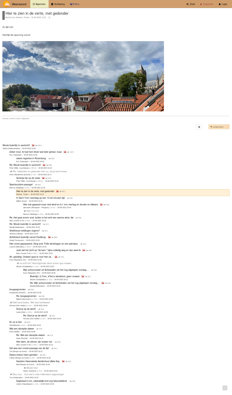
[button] (199, 127)
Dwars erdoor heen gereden (23, 354)
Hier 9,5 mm (33, 210)
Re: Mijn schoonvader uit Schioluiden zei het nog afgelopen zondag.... (65, 282)
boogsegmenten (17, 289)
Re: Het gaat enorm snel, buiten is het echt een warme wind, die (41, 217)
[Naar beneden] (225, 388)
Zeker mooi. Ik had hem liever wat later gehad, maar (35, 151)
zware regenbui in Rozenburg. (31, 158)
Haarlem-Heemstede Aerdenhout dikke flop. (38, 361)
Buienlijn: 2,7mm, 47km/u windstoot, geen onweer (55, 276)
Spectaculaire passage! (21, 184)
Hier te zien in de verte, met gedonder (35, 191)
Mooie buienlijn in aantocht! (17, 145)
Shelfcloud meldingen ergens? (24, 230)
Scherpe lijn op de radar (28, 177)
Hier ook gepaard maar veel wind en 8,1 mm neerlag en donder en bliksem (61, 204)
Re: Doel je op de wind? (35, 315)
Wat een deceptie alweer (22, 328)
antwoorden (218, 126)
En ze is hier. (16, 321)
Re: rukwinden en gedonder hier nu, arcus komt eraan (40, 171)
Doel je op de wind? (26, 308)
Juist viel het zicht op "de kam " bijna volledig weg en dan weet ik (48, 250)
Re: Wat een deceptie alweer (31, 335)
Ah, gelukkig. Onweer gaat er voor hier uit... (31, 256)
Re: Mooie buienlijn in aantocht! (25, 164)
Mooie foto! (32, 367)
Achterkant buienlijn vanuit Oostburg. (28, 237)
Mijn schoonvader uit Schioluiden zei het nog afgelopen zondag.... (56, 269)
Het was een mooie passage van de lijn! (29, 348)
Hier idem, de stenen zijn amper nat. (34, 341)
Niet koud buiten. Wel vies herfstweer (31, 302)
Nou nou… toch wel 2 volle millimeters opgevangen (38, 374)
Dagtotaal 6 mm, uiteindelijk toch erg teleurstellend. (42, 380)
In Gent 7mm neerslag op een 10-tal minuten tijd (40, 197)
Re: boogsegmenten (26, 295)
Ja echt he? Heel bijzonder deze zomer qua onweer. (45, 263)
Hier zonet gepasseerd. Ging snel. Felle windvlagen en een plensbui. (44, 243)
